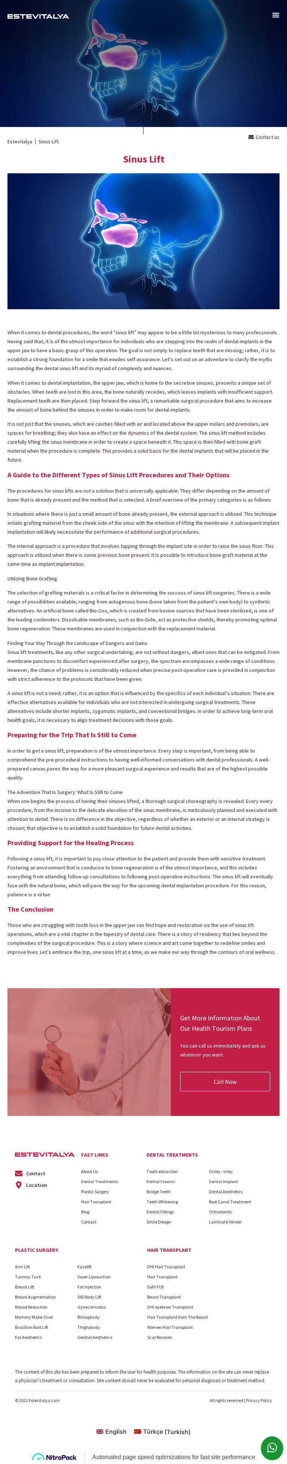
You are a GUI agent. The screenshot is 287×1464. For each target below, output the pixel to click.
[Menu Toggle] (276, 15)
